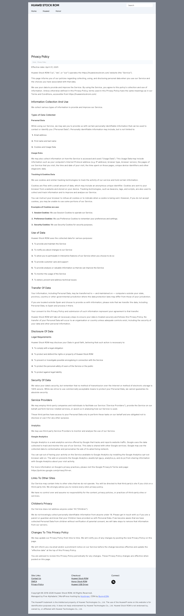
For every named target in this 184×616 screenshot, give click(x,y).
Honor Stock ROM (79, 581)
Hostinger (85, 596)
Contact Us (36, 578)
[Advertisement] (92, 32)
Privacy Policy (37, 584)
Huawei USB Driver (79, 584)
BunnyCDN (104, 596)
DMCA (34, 581)
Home (34, 62)
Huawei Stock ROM (45, 5)
